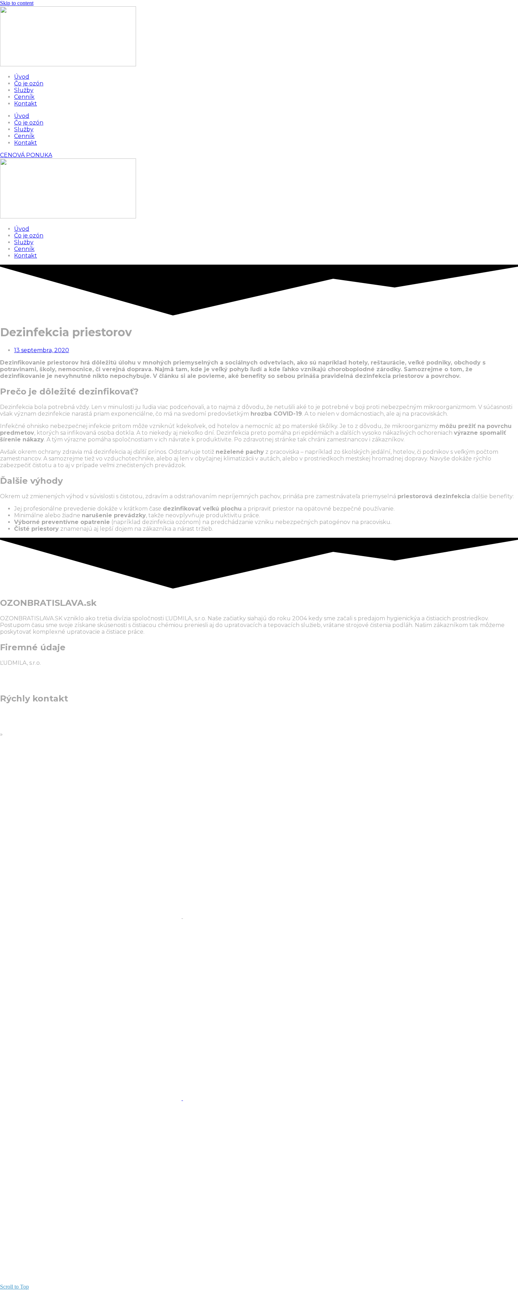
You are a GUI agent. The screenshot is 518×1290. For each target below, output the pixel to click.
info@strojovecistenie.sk (33, 727)
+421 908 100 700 (24, 714)
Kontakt (25, 103)
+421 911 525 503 (22, 720)
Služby (23, 90)
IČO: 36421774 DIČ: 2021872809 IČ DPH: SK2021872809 (33, 676)
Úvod (21, 76)
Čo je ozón (28, 83)
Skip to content (16, 3)
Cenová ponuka (26, 734)
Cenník (24, 97)
